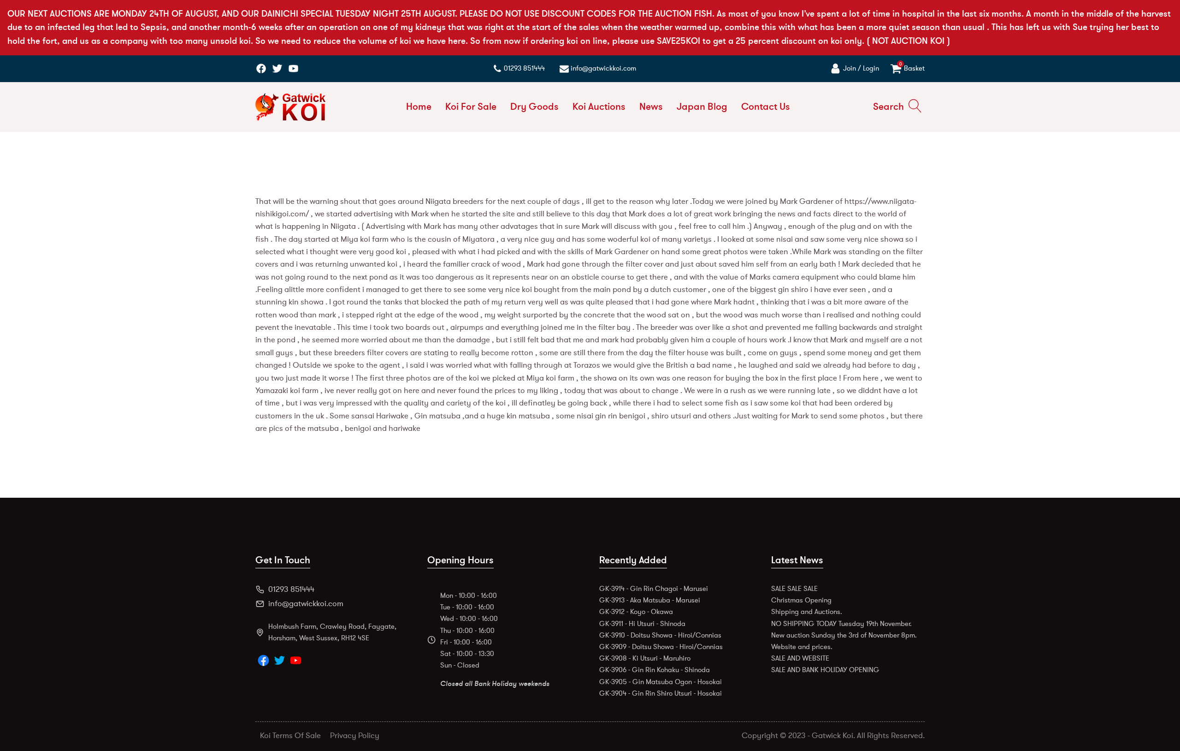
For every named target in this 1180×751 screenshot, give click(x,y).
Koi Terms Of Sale (290, 735)
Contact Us (765, 107)
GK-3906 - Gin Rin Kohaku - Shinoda (654, 669)
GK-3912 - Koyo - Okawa (636, 611)
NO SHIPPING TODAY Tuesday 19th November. (841, 623)
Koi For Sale (470, 107)
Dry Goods (534, 107)
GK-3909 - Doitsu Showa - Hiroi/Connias (661, 646)
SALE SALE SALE (794, 588)
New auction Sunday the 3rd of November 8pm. (844, 635)
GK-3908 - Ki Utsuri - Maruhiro (644, 658)
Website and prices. (801, 646)
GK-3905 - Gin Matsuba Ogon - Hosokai (660, 681)
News (651, 107)
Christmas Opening (801, 600)
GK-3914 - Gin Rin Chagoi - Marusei (653, 588)
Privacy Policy (354, 735)
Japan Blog (702, 107)
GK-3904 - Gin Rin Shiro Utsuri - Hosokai (660, 693)
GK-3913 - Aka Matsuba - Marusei (649, 600)
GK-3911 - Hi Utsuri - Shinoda (642, 623)
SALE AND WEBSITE (800, 658)
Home (418, 107)
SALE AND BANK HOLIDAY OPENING (825, 669)
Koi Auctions (598, 107)
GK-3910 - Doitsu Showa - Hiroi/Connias (660, 635)
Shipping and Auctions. (806, 611)
